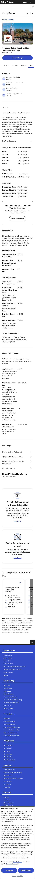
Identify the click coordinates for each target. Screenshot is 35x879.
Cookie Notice (17, 862)
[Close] (32, 809)
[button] (3, 597)
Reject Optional (26, 870)
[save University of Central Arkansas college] (20, 583)
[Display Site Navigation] (33, 6)
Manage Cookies (17, 876)
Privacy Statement (12, 864)
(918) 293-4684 (10, 476)
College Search (8, 13)
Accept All (9, 870)
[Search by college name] (27, 13)
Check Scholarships (17, 218)
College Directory (8, 19)
